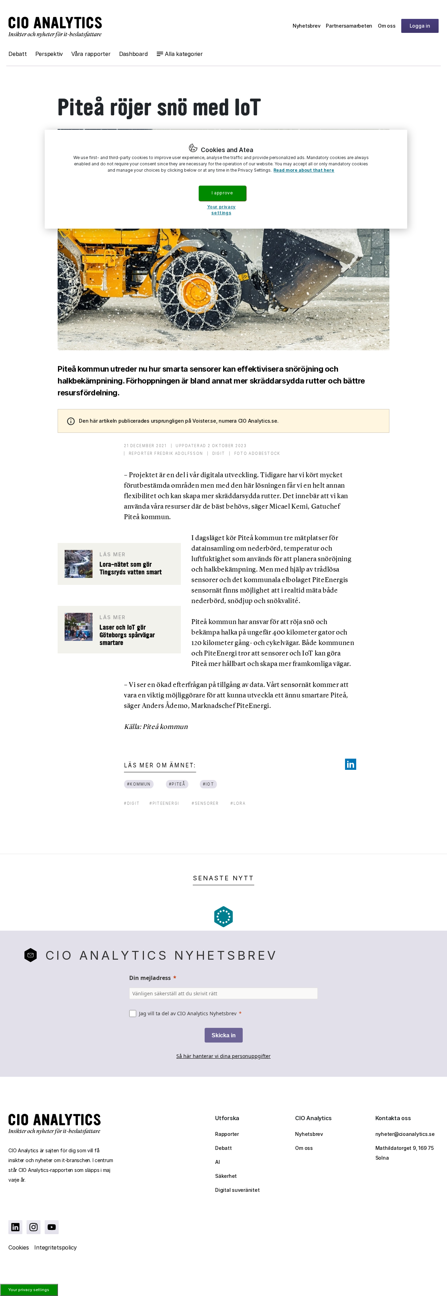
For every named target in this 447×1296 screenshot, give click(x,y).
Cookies (18, 1247)
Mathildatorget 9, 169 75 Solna (404, 1153)
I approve (222, 192)
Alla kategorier (184, 53)
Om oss (387, 26)
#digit (132, 803)
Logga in (420, 26)
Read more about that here (303, 170)
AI (217, 1162)
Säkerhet (226, 1176)
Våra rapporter (91, 53)
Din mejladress (150, 978)
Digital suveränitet (237, 1190)
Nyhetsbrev (307, 26)
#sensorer (205, 803)
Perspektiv (49, 53)
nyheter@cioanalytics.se (405, 1134)
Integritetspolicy (55, 1247)
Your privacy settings (28, 1289)
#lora (238, 803)
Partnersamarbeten (349, 26)
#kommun (139, 784)
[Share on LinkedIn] (350, 764)
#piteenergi (164, 803)
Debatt (17, 53)
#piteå (177, 784)
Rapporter (227, 1134)
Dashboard (133, 53)
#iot (208, 784)
